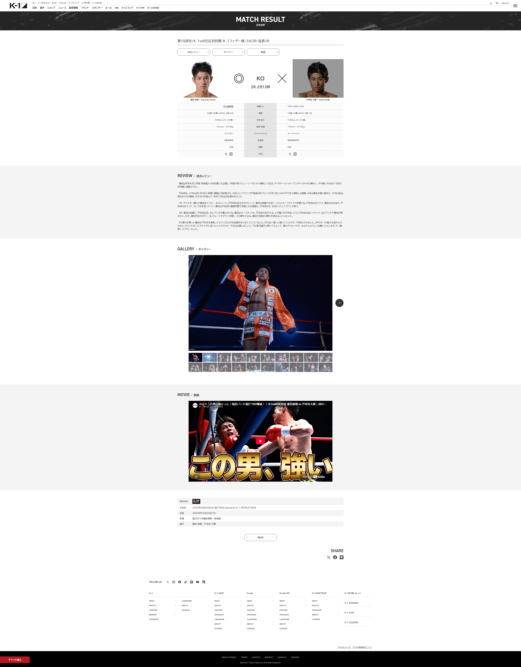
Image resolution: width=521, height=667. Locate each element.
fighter (153, 610)
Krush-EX (62, 3)
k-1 (353, 593)
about (185, 605)
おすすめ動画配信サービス (362, 647)
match (152, 605)
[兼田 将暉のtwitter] (226, 154)
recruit (269, 657)
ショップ (51, 8)
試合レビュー (194, 52)
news (152, 601)
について (128, 8)
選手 (42, 8)
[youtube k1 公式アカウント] (197, 582)
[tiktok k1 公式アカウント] (185, 582)
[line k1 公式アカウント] (191, 582)
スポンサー (97, 8)
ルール (108, 8)
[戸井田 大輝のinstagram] (295, 154)
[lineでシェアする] (341, 557)
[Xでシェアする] (328, 557)
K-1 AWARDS (97, 3)
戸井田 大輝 (210, 524)
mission (295, 657)
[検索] (492, 3)
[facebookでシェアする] (335, 557)
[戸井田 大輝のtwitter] (290, 154)
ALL (34, 3)
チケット (15, 660)
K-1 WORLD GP (44, 3)
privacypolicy (229, 657)
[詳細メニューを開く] (515, 5)
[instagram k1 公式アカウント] (173, 582)
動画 (263, 52)
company (282, 657)
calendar (187, 601)
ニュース (62, 8)
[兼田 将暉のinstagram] (230, 154)
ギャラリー (229, 52)
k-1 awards (351, 603)
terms (244, 657)
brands (153, 614)
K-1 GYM (140, 8)
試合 (35, 8)
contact (256, 657)
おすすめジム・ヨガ (344, 647)
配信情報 (73, 8)
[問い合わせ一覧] (497, 3)
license (186, 610)
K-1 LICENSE (153, 8)
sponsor (153, 619)
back (261, 537)
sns (117, 8)
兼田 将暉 (197, 524)
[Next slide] (339, 303)
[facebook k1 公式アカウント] (179, 582)
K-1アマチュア (74, 3)
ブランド (85, 8)
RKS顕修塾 (228, 106)
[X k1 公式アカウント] (167, 582)
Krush (54, 3)
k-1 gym (349, 613)
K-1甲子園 (86, 3)
